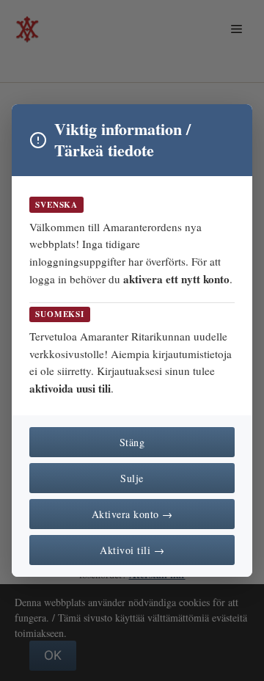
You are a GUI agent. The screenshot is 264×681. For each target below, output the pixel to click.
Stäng (132, 442)
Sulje (132, 478)
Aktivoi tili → (132, 550)
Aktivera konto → (132, 514)
